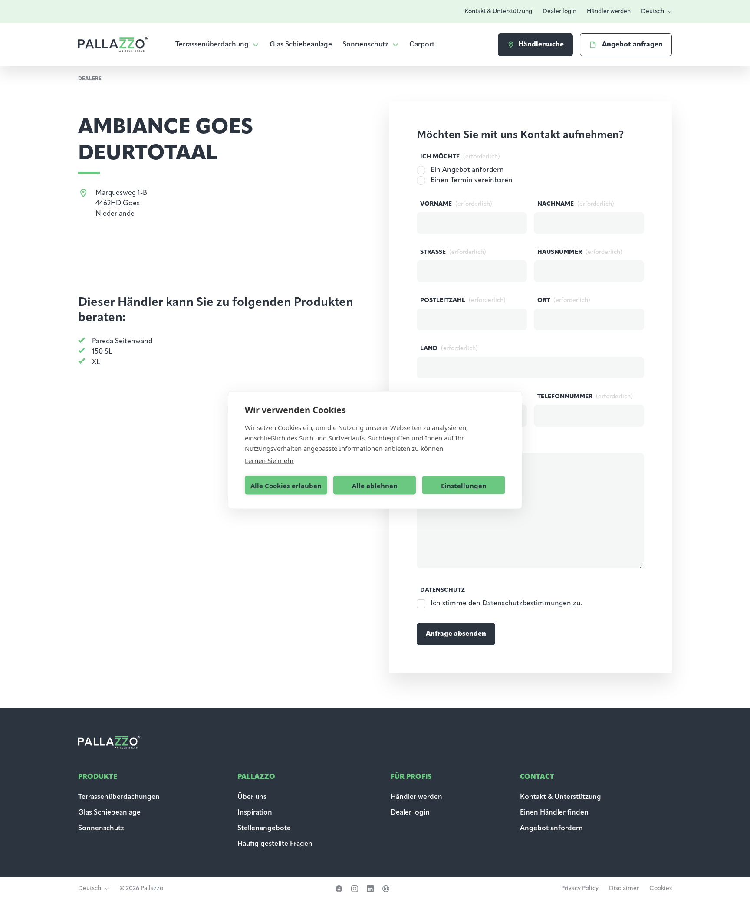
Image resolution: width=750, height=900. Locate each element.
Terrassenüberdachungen (119, 797)
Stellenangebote (264, 828)
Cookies (660, 888)
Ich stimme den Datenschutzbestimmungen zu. (506, 603)
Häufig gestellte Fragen (274, 844)
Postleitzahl (463, 300)
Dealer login (559, 11)
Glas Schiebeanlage (301, 44)
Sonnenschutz (365, 44)
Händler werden (609, 11)
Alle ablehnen (375, 485)
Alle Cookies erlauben (286, 485)
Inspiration (254, 812)
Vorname (456, 204)
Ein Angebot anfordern (467, 170)
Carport (421, 44)
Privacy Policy (580, 888)
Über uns (251, 797)
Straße (453, 252)
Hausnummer (579, 252)
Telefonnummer (585, 397)
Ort (563, 300)
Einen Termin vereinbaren (472, 180)
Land (449, 348)
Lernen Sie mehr (269, 460)
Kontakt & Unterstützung (498, 11)
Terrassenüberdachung (212, 44)
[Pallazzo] (113, 44)
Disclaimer (624, 888)
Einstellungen (464, 485)
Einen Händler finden (554, 812)
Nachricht (458, 445)
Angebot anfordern (551, 828)
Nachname (575, 204)
